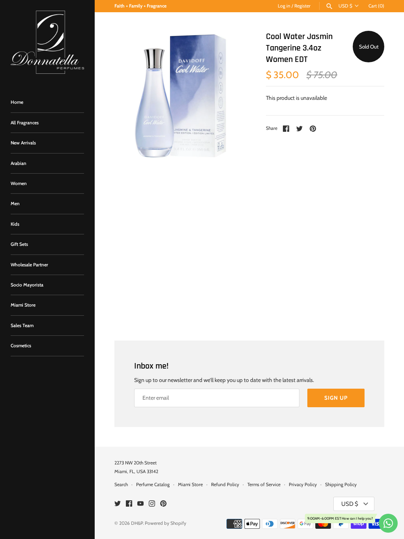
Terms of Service (264, 484)
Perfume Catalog (153, 484)
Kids (15, 224)
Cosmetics (21, 345)
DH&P (137, 523)
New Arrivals (23, 143)
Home (17, 102)
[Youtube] (140, 504)
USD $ (345, 6)
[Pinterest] (163, 504)
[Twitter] (117, 504)
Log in (284, 6)
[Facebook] (129, 504)
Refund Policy (225, 484)
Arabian (18, 163)
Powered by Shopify (165, 523)
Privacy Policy (303, 484)
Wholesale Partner (29, 265)
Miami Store (23, 305)
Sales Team (22, 325)
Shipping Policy (341, 484)
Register (302, 6)
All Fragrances (25, 122)
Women (19, 183)
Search (121, 484)
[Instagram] (152, 504)
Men (15, 203)
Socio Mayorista (27, 285)
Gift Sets (19, 244)
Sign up (336, 397)
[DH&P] (47, 42)
